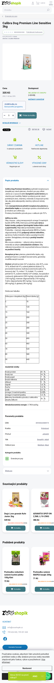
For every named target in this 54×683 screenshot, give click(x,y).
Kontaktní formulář (15, 647)
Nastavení (27, 668)
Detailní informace (10, 123)
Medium (41, 445)
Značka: (11, 38)
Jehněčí (45, 434)
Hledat (48, 10)
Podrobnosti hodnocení (34, 32)
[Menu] (51, 3)
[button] (47, 676)
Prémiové (45, 428)
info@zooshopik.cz (15, 627)
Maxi (47, 445)
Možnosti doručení (36, 99)
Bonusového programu (14, 107)
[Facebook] (5, 638)
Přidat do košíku (29, 115)
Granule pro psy (17, 459)
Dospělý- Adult (43, 440)
